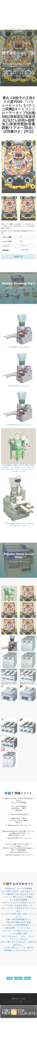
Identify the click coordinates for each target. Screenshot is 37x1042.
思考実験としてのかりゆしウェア (18, 950)
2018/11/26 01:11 (25, 825)
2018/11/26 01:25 (25, 838)
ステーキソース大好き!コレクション (18, 930)
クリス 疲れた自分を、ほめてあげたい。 (18, 891)
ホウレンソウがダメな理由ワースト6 (18, 902)
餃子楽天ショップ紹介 (18, 55)
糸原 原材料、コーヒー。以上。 (18, 928)
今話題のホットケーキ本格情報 (18, 888)
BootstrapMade (26, 1001)
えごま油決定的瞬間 (18, 899)
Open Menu (3, 32)
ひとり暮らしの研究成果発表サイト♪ (18, 925)
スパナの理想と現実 (18, 933)
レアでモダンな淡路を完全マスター (18, 905)
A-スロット (24, 245)
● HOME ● (18, 978)
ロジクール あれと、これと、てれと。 (18, 936)
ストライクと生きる (18, 939)
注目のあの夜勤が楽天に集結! (18, 922)
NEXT (27, 978)
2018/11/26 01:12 (27, 855)
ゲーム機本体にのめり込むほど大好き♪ (18, 894)
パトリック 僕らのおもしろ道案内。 (18, 897)
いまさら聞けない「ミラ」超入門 (18, 947)
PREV (9, 978)
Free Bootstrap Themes (13, 1001)
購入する (19, 256)
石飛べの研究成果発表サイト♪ (19, 919)
